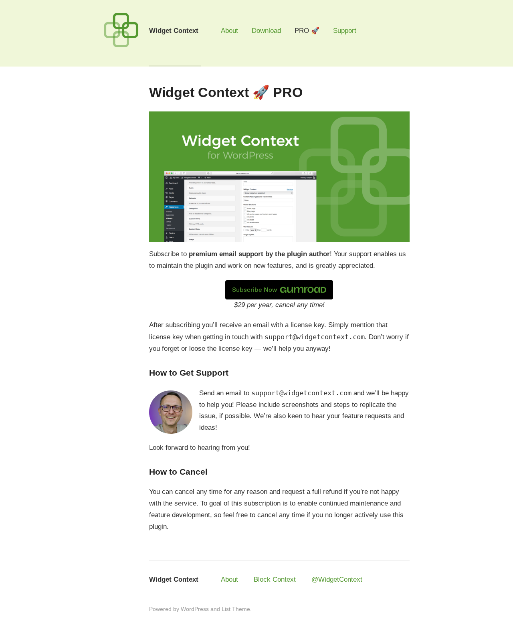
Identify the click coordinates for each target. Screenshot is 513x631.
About (229, 30)
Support (344, 30)
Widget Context (173, 579)
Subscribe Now (254, 289)
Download (266, 30)
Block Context (275, 579)
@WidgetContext (336, 579)
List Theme (236, 609)
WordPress (195, 609)
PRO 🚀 (307, 30)
